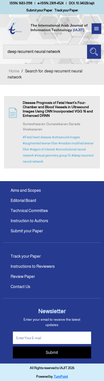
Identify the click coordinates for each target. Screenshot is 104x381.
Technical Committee (29, 210)
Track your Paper (66, 10)
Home (14, 71)
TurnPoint (61, 376)
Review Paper (23, 276)
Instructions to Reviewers (33, 266)
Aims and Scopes (26, 190)
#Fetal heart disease (37, 137)
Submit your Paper (39, 10)
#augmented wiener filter (40, 143)
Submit (52, 352)
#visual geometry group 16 (53, 155)
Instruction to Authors (29, 221)
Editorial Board (23, 200)
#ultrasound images (66, 137)
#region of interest (42, 149)
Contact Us (20, 286)
